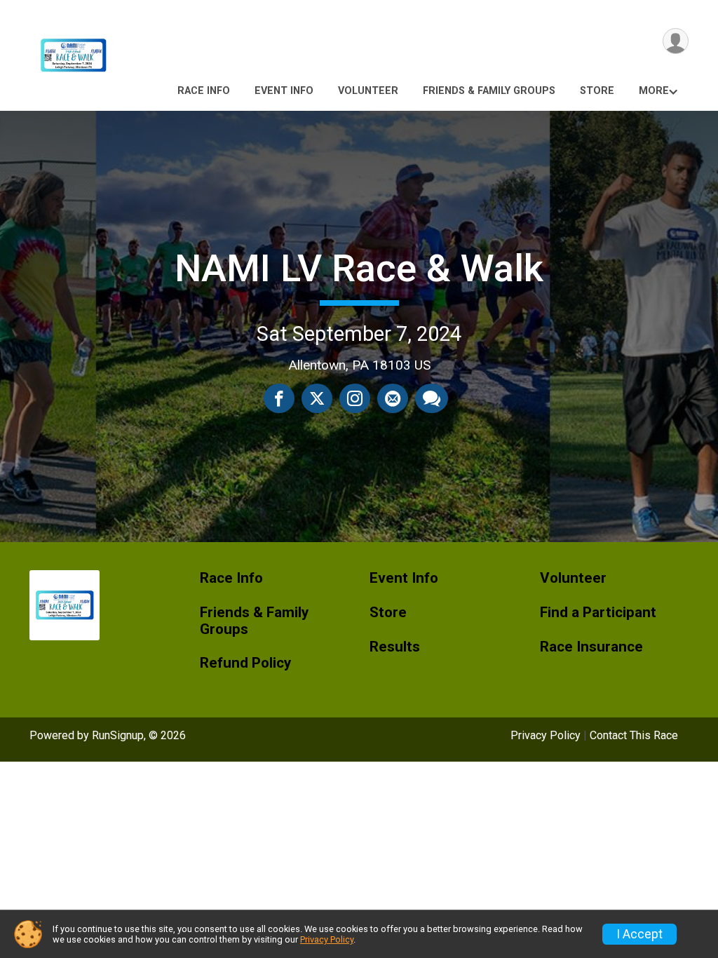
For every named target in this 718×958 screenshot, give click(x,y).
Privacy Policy (545, 735)
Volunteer (368, 91)
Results (395, 647)
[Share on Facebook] (279, 398)
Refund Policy (245, 663)
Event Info (284, 91)
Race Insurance (591, 647)
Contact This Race (634, 735)
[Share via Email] (392, 398)
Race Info (203, 91)
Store (597, 91)
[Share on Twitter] (317, 398)
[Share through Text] (431, 398)
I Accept (639, 934)
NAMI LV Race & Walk (359, 268)
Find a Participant (598, 613)
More (654, 91)
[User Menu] (676, 41)
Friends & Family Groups (489, 91)
